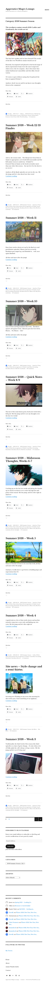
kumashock (12, 927)
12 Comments (13, 730)
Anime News (35, 115)
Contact (8, 970)
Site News (34, 729)
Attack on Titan (37, 204)
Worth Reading (23, 116)
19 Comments (24, 530)
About (7, 963)
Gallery (22, 113)
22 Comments (30, 368)
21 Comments (15, 209)
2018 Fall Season (29, 113)
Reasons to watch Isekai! (22, 905)
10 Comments (36, 449)
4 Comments (25, 658)
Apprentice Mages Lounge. (20, 9)
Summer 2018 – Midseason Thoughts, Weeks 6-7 (23, 460)
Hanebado (16, 208)
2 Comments (32, 116)
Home (7, 959)
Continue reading (11, 176)
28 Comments (15, 607)
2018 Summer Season (15, 115)
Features (8, 116)
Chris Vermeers (14, 922)
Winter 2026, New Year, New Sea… (26, 912)
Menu (47, 10)
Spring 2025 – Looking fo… (23, 902)
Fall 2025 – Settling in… (26, 909)
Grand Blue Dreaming (32, 367)
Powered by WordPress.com (33, 979)
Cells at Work (9, 206)
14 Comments (15, 293)
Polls (18, 116)
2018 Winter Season (26, 115)
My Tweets (9, 950)
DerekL (10, 113)
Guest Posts (13, 116)
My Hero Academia (20, 368)
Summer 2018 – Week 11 (21, 217)
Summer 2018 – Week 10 (21, 301)
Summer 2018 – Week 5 (21, 538)
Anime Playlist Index (12, 966)
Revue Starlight (15, 530)
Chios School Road (18, 206)
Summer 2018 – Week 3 (21, 739)
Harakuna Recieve (24, 208)
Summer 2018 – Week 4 (21, 615)
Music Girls (33, 208)
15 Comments (24, 810)
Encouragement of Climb (29, 206)
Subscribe (10, 846)
